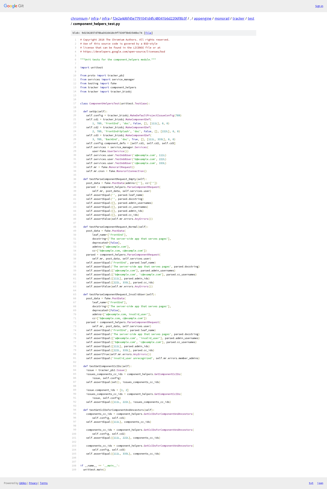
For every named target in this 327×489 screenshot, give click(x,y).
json (320, 483)
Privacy (33, 483)
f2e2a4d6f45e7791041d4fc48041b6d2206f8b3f (150, 18)
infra (95, 18)
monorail (222, 18)
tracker (238, 18)
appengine (202, 18)
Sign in (319, 6)
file (148, 32)
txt (311, 483)
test (251, 18)
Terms (44, 483)
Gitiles (22, 483)
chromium (79, 18)
